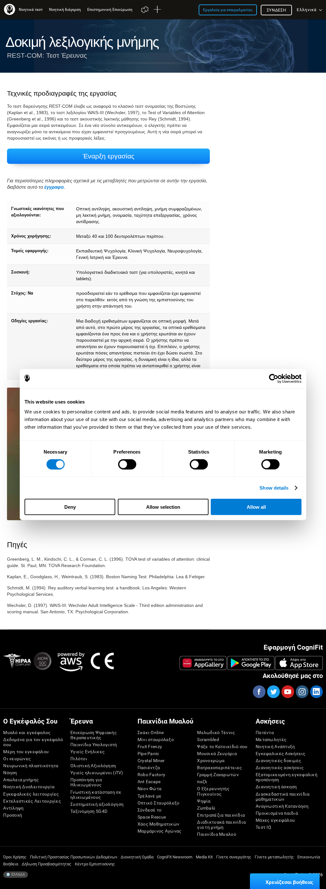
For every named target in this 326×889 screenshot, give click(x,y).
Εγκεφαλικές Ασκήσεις (281, 753)
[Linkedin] (316, 691)
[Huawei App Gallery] (203, 663)
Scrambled (208, 739)
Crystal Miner (151, 760)
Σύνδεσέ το (150, 809)
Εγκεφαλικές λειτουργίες (31, 794)
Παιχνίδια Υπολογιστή (93, 744)
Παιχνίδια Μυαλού (216, 834)
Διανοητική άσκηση (276, 786)
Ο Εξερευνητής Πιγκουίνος (213, 791)
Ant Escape (149, 781)
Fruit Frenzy (150, 746)
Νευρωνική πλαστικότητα (30, 765)
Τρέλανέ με (150, 795)
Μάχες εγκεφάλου (275, 820)
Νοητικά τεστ (31, 9)
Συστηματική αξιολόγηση (97, 804)
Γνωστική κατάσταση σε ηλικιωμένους (95, 795)
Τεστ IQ (263, 827)
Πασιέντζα (149, 767)
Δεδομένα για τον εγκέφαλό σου (33, 742)
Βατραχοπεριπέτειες (219, 767)
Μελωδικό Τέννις (216, 732)
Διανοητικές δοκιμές (278, 760)
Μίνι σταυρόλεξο (156, 739)
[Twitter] (273, 691)
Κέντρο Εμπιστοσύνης (95, 864)
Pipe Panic (148, 753)
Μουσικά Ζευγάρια (217, 753)
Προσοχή (12, 815)
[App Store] (299, 663)
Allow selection (163, 507)
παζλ (202, 781)
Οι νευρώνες (17, 758)
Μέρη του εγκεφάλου (26, 751)
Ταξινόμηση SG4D (88, 811)
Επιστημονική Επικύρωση (109, 9)
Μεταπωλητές (271, 739)
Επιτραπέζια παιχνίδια (221, 815)
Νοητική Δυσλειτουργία (28, 786)
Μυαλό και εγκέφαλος (27, 732)
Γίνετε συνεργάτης (233, 857)
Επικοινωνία (308, 857)
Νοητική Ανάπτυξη (275, 746)
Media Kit (204, 857)
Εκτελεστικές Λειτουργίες (32, 801)
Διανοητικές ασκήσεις (280, 767)
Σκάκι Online (151, 732)
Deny (70, 507)
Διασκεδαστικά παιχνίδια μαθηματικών (282, 796)
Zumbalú (206, 808)
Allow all (256, 507)
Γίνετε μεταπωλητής (274, 857)
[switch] (127, 464)
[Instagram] (301, 691)
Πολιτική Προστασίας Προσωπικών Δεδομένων (73, 857)
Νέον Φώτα (150, 788)
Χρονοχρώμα (210, 760)
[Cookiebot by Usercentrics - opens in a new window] (273, 378)
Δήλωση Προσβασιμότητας (46, 864)
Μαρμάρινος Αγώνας (160, 831)
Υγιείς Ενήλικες (87, 751)
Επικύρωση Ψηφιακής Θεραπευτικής (93, 735)
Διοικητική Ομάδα (137, 857)
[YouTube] (287, 691)
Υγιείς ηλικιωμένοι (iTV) (96, 772)
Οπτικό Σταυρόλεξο (159, 802)
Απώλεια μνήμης (21, 779)
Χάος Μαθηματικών (158, 824)
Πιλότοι (78, 758)
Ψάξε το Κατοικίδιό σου (222, 746)
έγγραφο (54, 187)
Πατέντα (265, 732)
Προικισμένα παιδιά (277, 813)
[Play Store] (250, 663)
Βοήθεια (10, 864)
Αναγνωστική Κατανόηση (282, 806)
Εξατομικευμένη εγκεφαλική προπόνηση (286, 777)
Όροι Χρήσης (14, 857)
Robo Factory (151, 774)
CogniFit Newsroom (174, 857)
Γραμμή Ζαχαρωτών (217, 774)
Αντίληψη (13, 808)
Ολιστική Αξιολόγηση (93, 765)
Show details (273, 487)
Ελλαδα (18, 874)
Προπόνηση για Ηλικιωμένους (86, 782)
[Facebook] (259, 691)
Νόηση (10, 772)
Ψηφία (203, 801)
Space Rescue (152, 817)
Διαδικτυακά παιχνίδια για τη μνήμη (221, 825)
